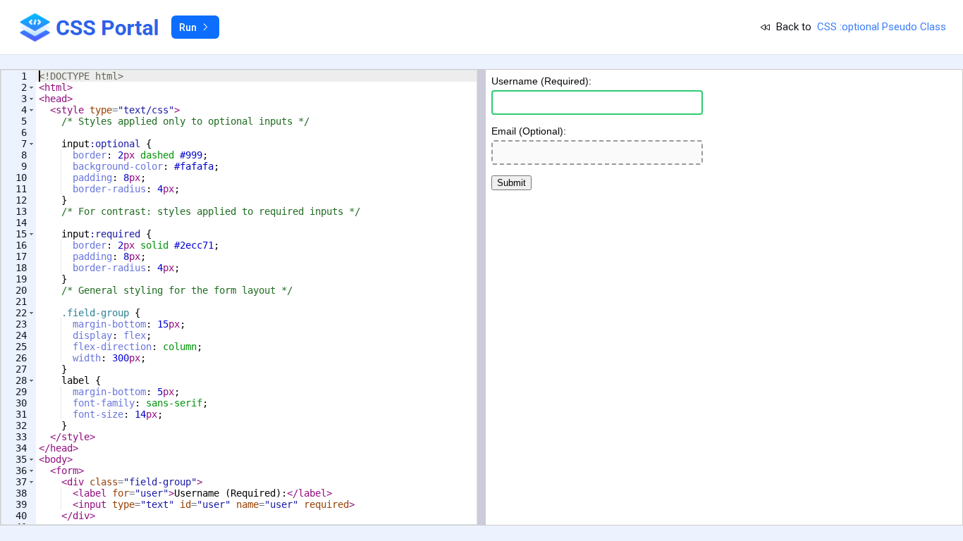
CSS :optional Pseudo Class (881, 26)
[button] (31, 87)
